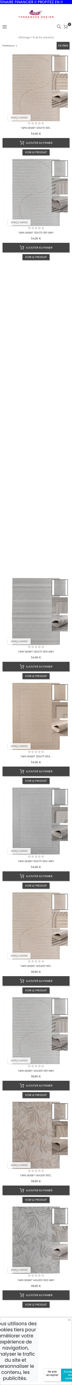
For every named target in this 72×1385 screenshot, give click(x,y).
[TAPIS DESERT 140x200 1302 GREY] (60, 1216)
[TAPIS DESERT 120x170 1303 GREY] (60, 587)
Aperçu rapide (19, 117)
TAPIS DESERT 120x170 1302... (36, 337)
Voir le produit (36, 152)
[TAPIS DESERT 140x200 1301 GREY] (60, 1007)
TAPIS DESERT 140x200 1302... (36, 1175)
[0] (66, 27)
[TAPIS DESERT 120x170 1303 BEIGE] (60, 483)
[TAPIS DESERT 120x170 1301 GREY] (60, 168)
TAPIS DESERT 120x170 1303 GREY (36, 651)
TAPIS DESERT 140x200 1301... (36, 966)
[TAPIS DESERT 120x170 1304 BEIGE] (60, 692)
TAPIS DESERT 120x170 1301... (36, 128)
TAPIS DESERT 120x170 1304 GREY (36, 861)
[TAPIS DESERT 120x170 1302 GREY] (60, 378)
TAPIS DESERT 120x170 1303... (36, 547)
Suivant (54, 1316)
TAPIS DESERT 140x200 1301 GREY (36, 1070)
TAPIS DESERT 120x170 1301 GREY (36, 232)
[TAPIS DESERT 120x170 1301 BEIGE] (60, 64)
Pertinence (8, 45)
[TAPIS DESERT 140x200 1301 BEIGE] (60, 902)
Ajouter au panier (38, 143)
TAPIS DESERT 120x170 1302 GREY (36, 442)
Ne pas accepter (52, 1373)
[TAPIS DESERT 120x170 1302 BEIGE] (60, 273)
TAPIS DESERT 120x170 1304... (36, 756)
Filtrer (63, 46)
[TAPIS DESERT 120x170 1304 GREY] (60, 797)
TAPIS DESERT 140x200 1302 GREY (36, 1280)
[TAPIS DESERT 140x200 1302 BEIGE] (60, 1111)
